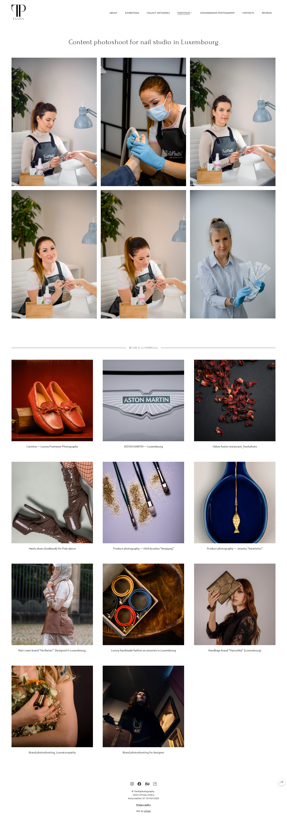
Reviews (267, 12)
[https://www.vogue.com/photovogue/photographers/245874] (155, 783)
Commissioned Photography (217, 12)
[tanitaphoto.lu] (19, 13)
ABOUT (113, 12)
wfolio (147, 810)
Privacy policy (143, 804)
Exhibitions (132, 12)
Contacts (248, 12)
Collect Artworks (158, 12)
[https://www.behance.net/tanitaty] (147, 783)
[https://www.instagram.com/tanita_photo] (132, 783)
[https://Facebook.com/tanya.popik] (139, 783)
